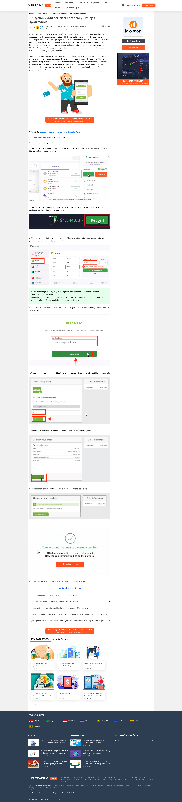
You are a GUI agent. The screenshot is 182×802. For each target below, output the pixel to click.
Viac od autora (60, 639)
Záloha (57, 8)
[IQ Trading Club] (43, 778)
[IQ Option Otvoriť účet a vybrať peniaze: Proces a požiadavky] (42, 652)
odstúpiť (107, 3)
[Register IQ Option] (133, 66)
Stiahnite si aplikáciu (70, 793)
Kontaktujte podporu (72, 8)
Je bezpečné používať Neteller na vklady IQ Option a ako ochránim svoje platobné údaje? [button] (67, 621)
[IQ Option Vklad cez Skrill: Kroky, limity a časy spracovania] (68, 652)
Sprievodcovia (70, 3)
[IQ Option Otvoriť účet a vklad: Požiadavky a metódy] (42, 682)
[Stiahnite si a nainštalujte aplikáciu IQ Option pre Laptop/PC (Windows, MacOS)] (33, 743)
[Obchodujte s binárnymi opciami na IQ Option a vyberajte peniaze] (33, 764)
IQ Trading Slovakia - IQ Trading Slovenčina (45, 799)
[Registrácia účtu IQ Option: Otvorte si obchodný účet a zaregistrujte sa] (33, 753)
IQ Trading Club (36, 793)
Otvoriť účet (133, 48)
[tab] (69, 595)
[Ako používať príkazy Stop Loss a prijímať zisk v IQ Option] (75, 743)
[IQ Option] (133, 36)
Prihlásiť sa (83, 3)
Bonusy (58, 3)
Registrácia (95, 3)
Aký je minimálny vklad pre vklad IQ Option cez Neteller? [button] (54, 595)
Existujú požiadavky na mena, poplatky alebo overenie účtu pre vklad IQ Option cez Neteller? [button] (69, 614)
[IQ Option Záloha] (68, 682)
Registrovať (149, 5)
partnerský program (52, 793)
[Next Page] (35, 704)
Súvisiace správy (40, 639)
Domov (31, 13)
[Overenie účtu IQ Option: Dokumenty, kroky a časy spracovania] (75, 753)
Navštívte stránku (133, 41)
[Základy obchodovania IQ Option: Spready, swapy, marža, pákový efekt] (75, 764)
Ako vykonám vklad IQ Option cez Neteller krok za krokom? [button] (55, 602)
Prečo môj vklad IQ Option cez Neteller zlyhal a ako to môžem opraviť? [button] (60, 608)
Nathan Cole (42, 28)
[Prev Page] (31, 704)
